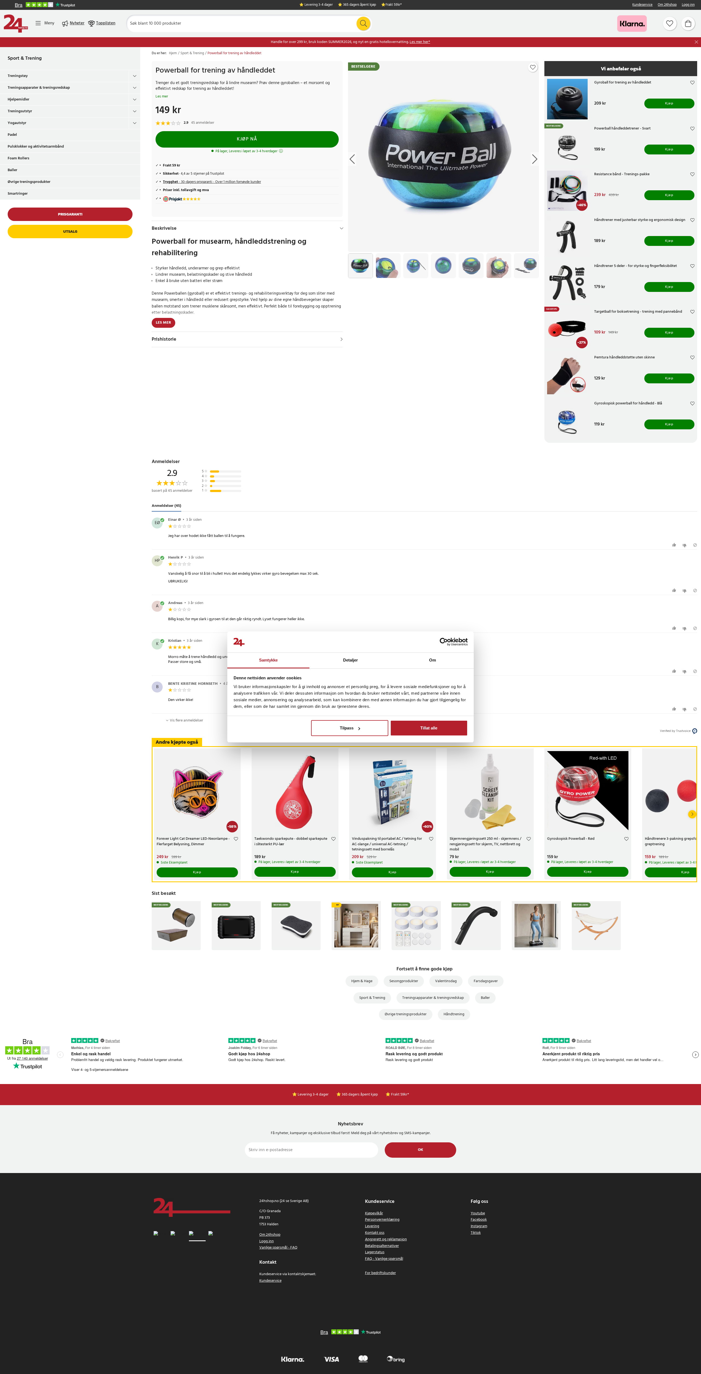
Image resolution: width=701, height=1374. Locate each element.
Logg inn (688, 5)
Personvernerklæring (382, 1220)
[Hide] (342, 228)
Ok (420, 1150)
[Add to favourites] (533, 67)
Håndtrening (454, 1014)
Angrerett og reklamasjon (386, 1239)
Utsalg (70, 231)
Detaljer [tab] (350, 660)
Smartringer (18, 194)
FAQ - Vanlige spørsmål (384, 1259)
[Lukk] (696, 42)
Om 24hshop (667, 5)
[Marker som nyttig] (674, 545)
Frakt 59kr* (394, 5)
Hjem (173, 53)
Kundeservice (642, 5)
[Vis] (342, 339)
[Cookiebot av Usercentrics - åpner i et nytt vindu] (444, 642)
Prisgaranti (70, 214)
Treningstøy (18, 76)
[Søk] (363, 23)
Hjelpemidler (18, 99)
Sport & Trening (25, 58)
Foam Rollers (18, 158)
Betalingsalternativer (382, 1246)
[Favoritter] (670, 23)
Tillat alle (428, 728)
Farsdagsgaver (486, 981)
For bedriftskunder (380, 1273)
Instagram (479, 1226)
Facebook (479, 1220)
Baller (12, 170)
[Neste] (692, 814)
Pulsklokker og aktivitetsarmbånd (36, 146)
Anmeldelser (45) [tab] (166, 506)
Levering (372, 1226)
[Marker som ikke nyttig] (685, 545)
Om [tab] (432, 660)
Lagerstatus (374, 1252)
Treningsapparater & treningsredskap (39, 88)
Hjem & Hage (361, 981)
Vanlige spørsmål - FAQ (278, 1247)
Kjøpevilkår (374, 1213)
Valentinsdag (446, 981)
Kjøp (669, 103)
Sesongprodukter (403, 981)
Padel (12, 135)
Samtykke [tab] (268, 660)
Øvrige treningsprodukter (29, 182)
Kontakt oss (374, 1233)
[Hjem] (16, 24)
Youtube (478, 1213)
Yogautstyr (17, 123)
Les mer (162, 96)
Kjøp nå (247, 139)
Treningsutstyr (20, 111)
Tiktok (476, 1233)
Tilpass (347, 728)
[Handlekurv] (688, 23)
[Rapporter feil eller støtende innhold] (695, 545)
